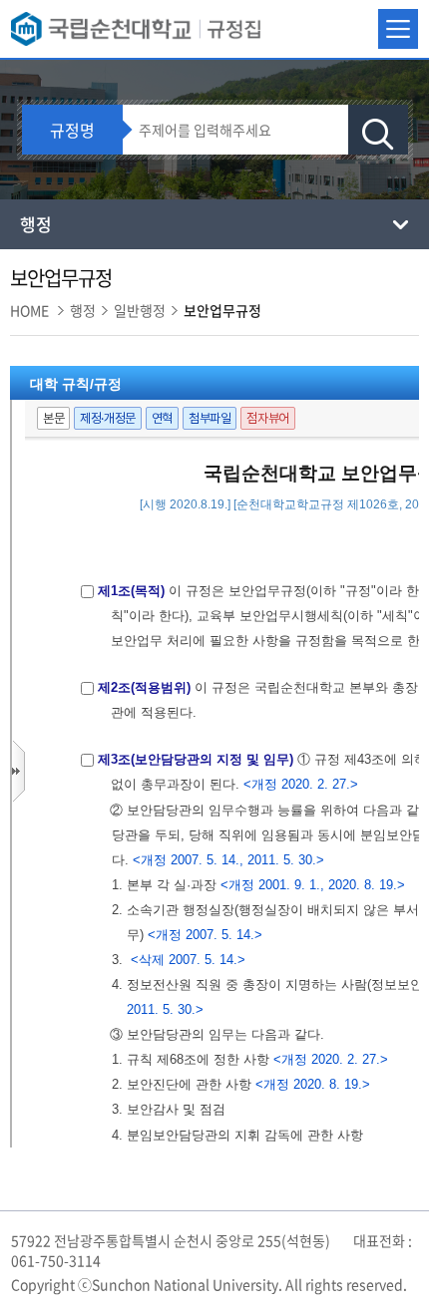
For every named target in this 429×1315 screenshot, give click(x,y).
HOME (29, 310)
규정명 (72, 130)
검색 (378, 134)
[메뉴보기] (398, 29)
